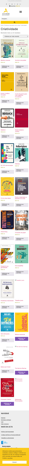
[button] (21, 12)
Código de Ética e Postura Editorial (10, 435)
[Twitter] (17, 4)
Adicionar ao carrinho (5, 66)
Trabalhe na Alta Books (7, 438)
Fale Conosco (5, 424)
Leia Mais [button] (9, 458)
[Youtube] (12, 4)
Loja (2, 422)
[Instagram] (9, 4)
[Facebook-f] (15, 4)
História (3, 418)
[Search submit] (14, 22)
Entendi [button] (15, 462)
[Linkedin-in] (20, 4)
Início (2, 25)
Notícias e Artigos (6, 420)
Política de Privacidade (7, 431)
